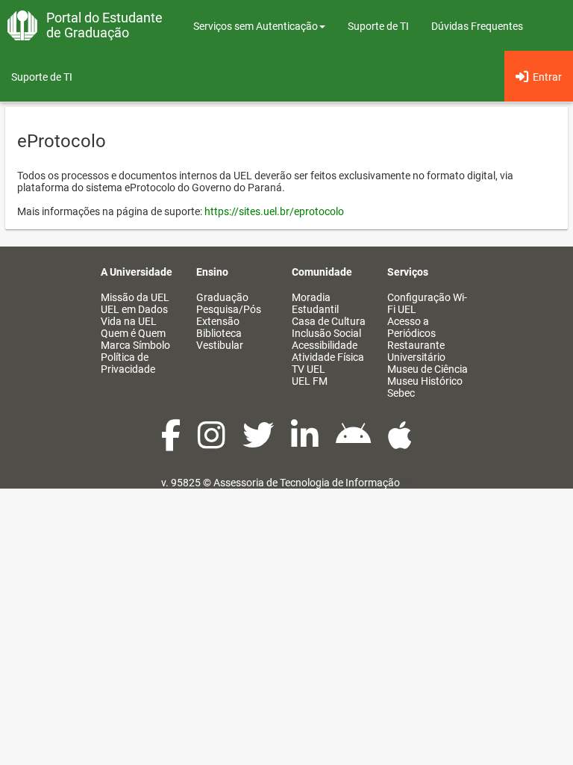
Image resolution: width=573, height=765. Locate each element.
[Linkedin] (306, 443)
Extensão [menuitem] (217, 321)
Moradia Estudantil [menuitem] (315, 303)
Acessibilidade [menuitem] (324, 345)
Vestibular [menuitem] (219, 345)
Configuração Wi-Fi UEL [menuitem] (427, 303)
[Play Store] (354, 443)
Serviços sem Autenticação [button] (255, 26)
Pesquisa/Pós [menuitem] (228, 309)
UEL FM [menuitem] (310, 381)
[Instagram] (213, 443)
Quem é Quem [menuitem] (133, 333)
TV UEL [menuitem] (308, 369)
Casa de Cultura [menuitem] (329, 321)
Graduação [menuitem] (222, 297)
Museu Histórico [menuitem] (425, 381)
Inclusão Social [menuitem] (326, 333)
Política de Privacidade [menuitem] (128, 363)
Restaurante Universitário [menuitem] (416, 351)
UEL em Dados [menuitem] (134, 309)
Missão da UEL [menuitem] (135, 297)
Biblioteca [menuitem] (219, 333)
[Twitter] (259, 443)
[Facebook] (172, 443)
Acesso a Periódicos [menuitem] (411, 327)
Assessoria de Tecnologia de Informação (306, 483)
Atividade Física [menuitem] (328, 357)
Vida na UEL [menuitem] (129, 321)
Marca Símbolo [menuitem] (135, 345)
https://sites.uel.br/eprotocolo (274, 211)
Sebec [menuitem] (401, 393)
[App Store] (400, 443)
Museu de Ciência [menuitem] (427, 369)
